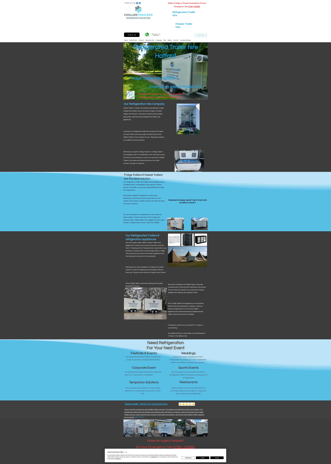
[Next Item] (205, 428)
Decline (202, 457)
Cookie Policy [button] (154, 457)
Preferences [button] (118, 458)
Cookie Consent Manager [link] (113, 452)
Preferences (188, 457)
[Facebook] (137, 3)
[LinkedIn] (140, 3)
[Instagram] (134, 3)
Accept (217, 457)
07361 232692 (194, 7)
